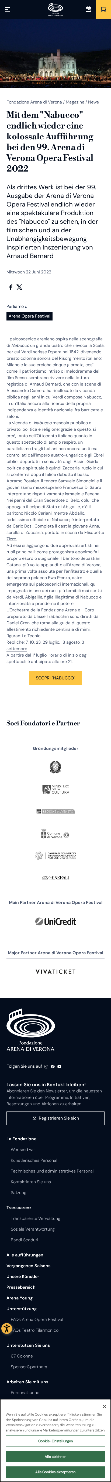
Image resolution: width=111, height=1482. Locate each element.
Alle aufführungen (24, 1255)
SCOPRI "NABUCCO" (55, 678)
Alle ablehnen (55, 1456)
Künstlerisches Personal (34, 1160)
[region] (55, 1440)
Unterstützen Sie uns (28, 1345)
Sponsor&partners (29, 1367)
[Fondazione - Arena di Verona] (55, 9)
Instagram (46, 1066)
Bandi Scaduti (24, 1240)
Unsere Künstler (22, 1276)
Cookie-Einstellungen (55, 1441)
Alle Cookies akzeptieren (55, 1472)
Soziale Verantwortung (33, 1229)
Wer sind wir (23, 1149)
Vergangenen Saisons (28, 1266)
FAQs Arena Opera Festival (37, 1319)
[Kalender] (88, 9)
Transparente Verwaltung (35, 1218)
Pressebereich (21, 1287)
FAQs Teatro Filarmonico (34, 1330)
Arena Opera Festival (29, 316)
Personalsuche (25, 1392)
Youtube (59, 1066)
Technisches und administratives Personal (52, 1171)
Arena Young (19, 1298)
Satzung (18, 1192)
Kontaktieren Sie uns (31, 1182)
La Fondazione (21, 1139)
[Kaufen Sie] (103, 9)
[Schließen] (104, 1406)
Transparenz (19, 1207)
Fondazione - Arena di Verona (30, 1030)
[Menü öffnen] (7, 9)
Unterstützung (21, 1309)
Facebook (11, 287)
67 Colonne (22, 1356)
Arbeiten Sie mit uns (27, 1382)
